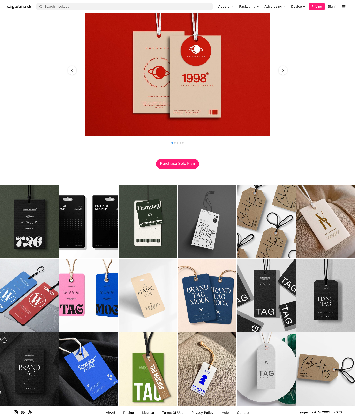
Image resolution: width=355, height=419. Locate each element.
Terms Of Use (172, 413)
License (148, 413)
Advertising (273, 6)
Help (225, 413)
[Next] (283, 70)
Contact (243, 413)
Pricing (316, 6)
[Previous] (72, 70)
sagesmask (308, 412)
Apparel (224, 6)
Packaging (247, 6)
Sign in (333, 6)
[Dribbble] (29, 412)
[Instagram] (15, 412)
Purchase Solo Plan (177, 163)
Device (296, 6)
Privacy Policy (202, 413)
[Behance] (22, 412)
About (110, 412)
